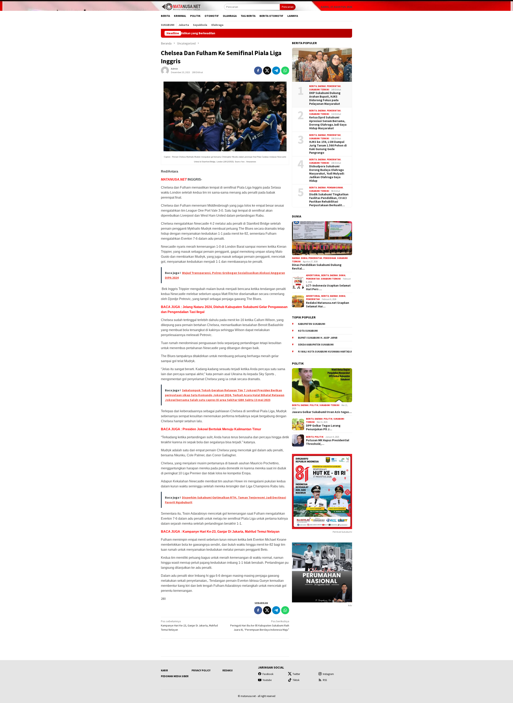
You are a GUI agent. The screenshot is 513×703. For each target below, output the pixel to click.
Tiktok (296, 680)
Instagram (328, 674)
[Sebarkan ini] (258, 71)
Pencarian (288, 7)
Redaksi (227, 670)
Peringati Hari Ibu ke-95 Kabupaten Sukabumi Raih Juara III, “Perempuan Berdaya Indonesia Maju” (259, 625)
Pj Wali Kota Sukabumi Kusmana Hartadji (325, 351)
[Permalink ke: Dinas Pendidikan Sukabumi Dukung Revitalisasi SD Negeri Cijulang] (322, 238)
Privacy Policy (201, 670)
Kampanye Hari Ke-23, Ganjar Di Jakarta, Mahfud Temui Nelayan (189, 625)
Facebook (268, 674)
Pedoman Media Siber (175, 676)
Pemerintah (334, 86)
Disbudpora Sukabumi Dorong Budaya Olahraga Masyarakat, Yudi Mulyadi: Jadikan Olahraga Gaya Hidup (326, 174)
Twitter (296, 674)
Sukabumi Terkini (319, 89)
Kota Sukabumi (308, 330)
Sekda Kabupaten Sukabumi (316, 344)
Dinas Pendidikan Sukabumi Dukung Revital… (316, 267)
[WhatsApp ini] (285, 71)
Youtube (267, 680)
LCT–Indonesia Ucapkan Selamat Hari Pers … (328, 287)
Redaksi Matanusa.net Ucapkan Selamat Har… (327, 304)
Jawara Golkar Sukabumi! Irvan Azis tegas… (322, 412)
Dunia (304, 258)
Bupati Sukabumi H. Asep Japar (317, 337)
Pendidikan (329, 258)
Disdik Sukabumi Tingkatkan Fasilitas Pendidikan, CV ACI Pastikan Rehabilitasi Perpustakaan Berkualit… (328, 200)
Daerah (322, 86)
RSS (325, 680)
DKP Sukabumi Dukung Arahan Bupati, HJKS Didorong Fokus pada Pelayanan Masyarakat (324, 98)
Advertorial (313, 275)
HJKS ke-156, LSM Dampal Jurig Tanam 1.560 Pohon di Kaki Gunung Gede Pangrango (328, 147)
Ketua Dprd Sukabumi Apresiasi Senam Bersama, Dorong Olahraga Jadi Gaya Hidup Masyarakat (327, 123)
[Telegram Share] (276, 71)
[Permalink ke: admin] (165, 70)
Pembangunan (335, 187)
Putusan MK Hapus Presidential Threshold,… (327, 442)
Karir (164, 670)
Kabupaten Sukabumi (311, 324)
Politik (314, 405)
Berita (313, 86)
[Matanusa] (181, 6)
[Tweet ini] (267, 71)
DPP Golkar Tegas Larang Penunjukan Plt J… (323, 427)
